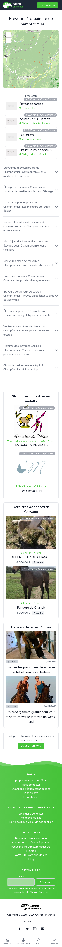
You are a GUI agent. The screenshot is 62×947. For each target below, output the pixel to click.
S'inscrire (45, 882)
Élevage (31, 851)
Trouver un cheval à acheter (31, 838)
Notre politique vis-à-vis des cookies (31, 822)
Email (21, 876)
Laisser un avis (31, 746)
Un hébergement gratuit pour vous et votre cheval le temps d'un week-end (31, 717)
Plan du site (31, 793)
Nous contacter (31, 785)
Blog (31, 859)
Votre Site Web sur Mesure (31, 855)
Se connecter (47, 5)
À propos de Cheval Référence (31, 780)
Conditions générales (31, 814)
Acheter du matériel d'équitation (31, 842)
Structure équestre (39, 847)
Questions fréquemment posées (31, 789)
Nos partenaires (31, 797)
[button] (8, 35)
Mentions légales (31, 818)
